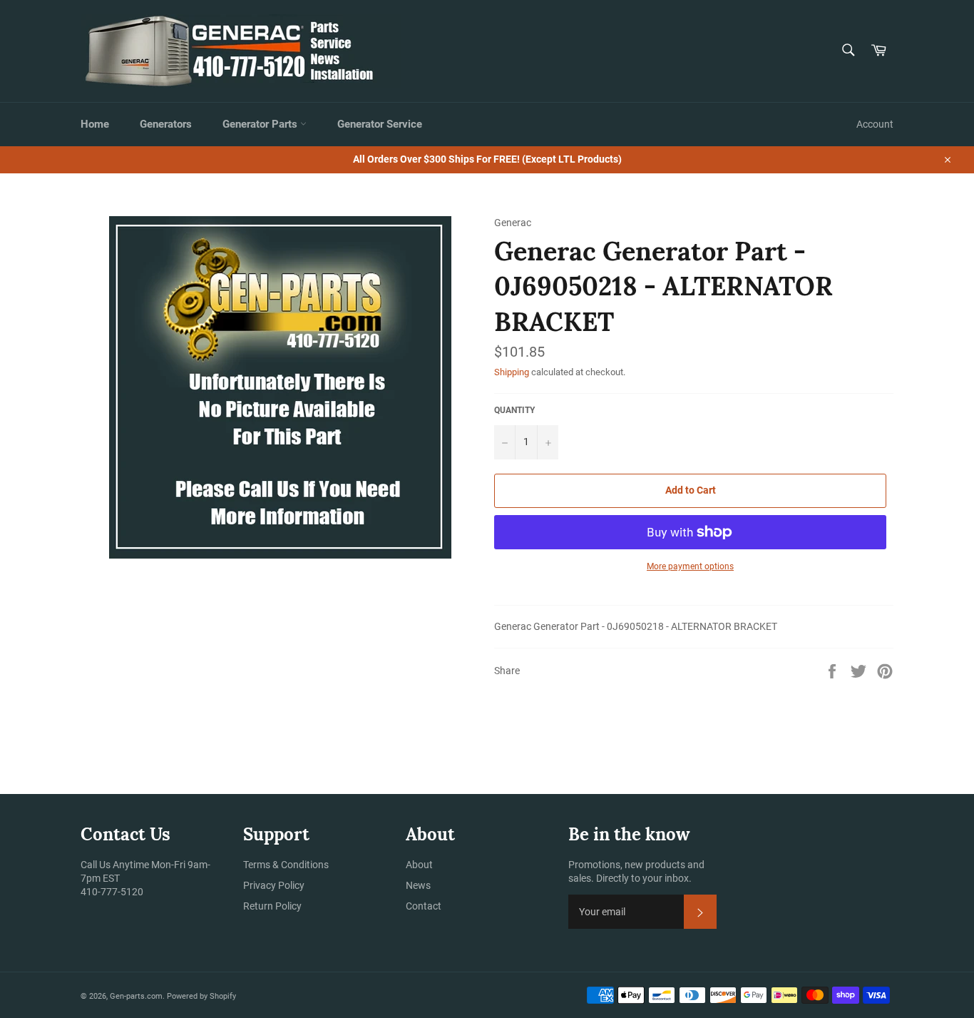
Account (874, 124)
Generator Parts (261, 124)
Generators (166, 124)
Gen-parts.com (136, 996)
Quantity (514, 410)
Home (95, 124)
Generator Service (379, 124)
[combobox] (847, 51)
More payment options (690, 566)
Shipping (511, 372)
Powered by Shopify (201, 996)
